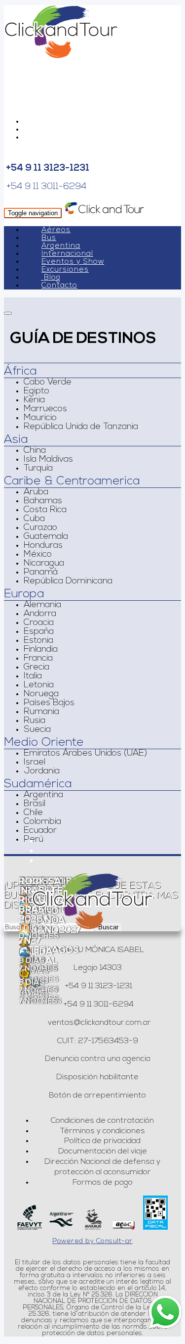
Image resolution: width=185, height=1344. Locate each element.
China (35, 450)
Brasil (34, 804)
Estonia (38, 640)
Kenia (34, 400)
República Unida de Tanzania (81, 427)
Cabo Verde (48, 382)
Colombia (42, 821)
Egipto (36, 391)
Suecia (37, 729)
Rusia (34, 721)
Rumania (41, 712)
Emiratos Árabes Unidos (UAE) (85, 753)
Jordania (42, 771)
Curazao (40, 528)
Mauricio (40, 418)
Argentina (60, 246)
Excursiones (65, 270)
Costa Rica (45, 510)
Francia (38, 658)
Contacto (59, 285)
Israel (34, 762)
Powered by (92, 1241)
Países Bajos (49, 703)
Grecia (36, 667)
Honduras (43, 545)
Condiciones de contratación (102, 1121)
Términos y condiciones (102, 1131)
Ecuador (40, 830)
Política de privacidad (102, 1141)
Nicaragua (44, 563)
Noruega (41, 694)
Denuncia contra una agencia (97, 1059)
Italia (33, 676)
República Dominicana (68, 581)
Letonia (39, 685)
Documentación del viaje (102, 1151)
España (39, 631)
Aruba (36, 492)
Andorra (40, 614)
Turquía (38, 468)
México (38, 554)
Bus (48, 238)
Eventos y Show (72, 262)
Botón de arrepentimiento (97, 1096)
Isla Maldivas (48, 459)
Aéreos (56, 230)
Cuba (34, 519)
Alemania (42, 605)
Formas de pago (103, 1183)
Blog (52, 278)
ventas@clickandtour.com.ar (98, 1023)
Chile (33, 813)
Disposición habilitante (97, 1077)
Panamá (41, 572)
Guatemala (46, 536)
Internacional (67, 254)
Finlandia (41, 649)
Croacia (39, 623)
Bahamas (43, 501)
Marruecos (45, 409)
